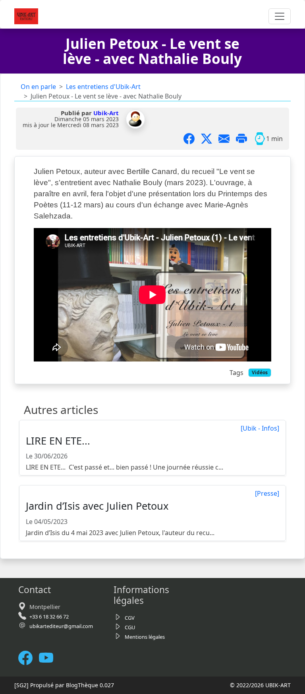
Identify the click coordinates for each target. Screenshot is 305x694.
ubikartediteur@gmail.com (61, 626)
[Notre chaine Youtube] (49, 657)
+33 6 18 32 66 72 (49, 616)
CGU (130, 627)
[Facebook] (28, 657)
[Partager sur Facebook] (192, 138)
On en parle (38, 86)
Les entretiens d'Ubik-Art (103, 86)
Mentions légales (145, 636)
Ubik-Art (106, 113)
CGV (130, 617)
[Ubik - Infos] (260, 428)
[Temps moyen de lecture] (259, 138)
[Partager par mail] (227, 138)
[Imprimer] (244, 138)
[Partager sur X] (209, 138)
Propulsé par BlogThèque (64, 685)
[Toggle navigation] (279, 16)
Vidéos (260, 372)
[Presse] (267, 493)
